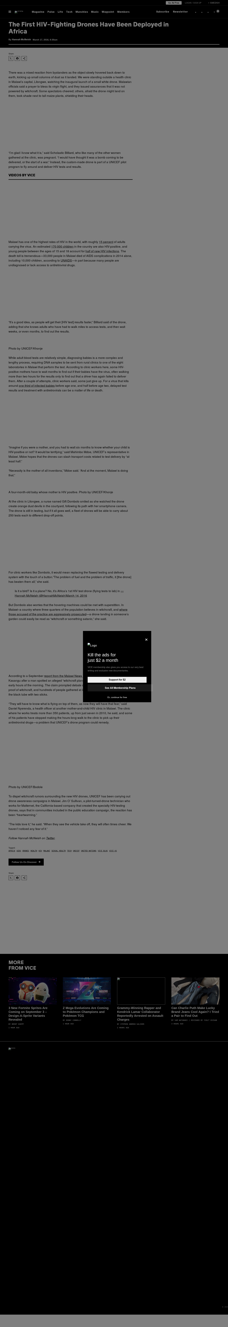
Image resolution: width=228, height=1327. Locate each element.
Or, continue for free (117, 697)
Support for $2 (117, 679)
